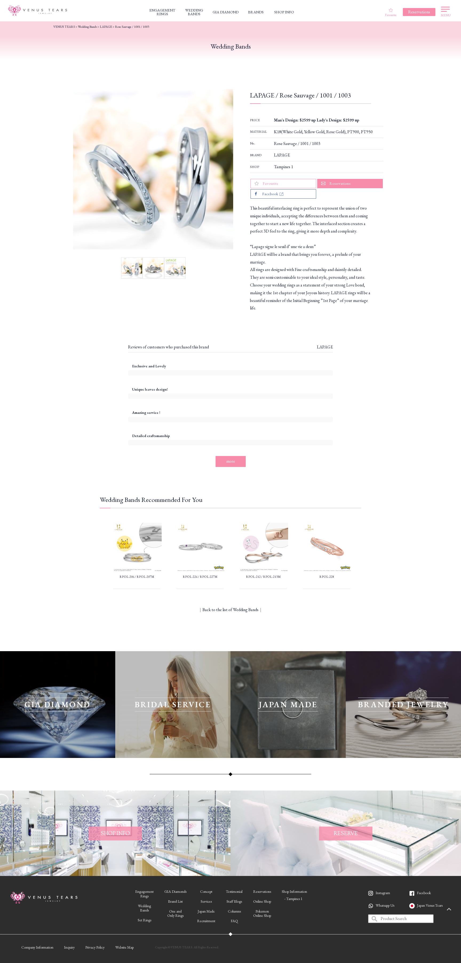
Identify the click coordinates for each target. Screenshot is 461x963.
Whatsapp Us (385, 905)
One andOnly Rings (175, 913)
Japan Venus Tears (430, 905)
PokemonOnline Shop (262, 913)
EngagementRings (144, 893)
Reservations (262, 891)
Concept (206, 891)
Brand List (175, 901)
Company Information (37, 947)
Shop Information (294, 891)
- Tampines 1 (293, 898)
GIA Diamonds (175, 891)
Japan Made (206, 911)
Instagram (383, 892)
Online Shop (262, 901)
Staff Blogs (234, 901)
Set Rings (144, 920)
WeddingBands (144, 908)
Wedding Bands (87, 27)
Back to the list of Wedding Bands (230, 609)
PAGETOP (449, 909)
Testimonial (234, 891)
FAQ (234, 920)
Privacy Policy (95, 947)
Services (206, 901)
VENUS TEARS (64, 27)
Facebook (424, 892)
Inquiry (69, 947)
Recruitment (206, 920)
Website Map (124, 947)
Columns (234, 911)
